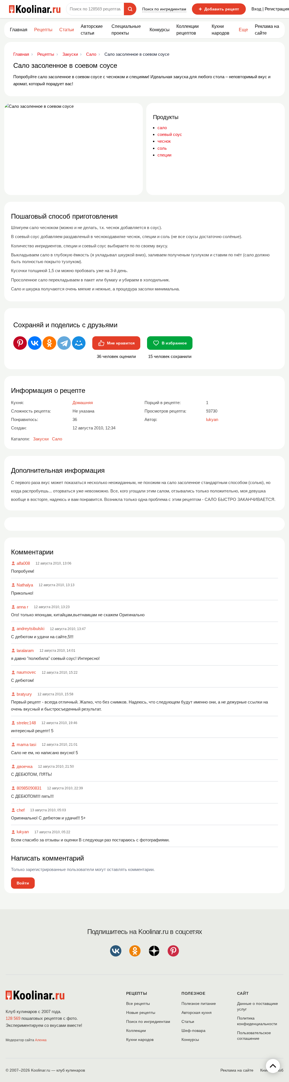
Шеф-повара (193, 1030)
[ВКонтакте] (34, 343)
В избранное (174, 343)
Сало (57, 438)
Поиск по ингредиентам (164, 9)
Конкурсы (160, 29)
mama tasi (26, 744)
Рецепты (43, 29)
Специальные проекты (126, 29)
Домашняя (83, 402)
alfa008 (23, 563)
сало (162, 127)
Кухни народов (220, 29)
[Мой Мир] (79, 343)
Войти (23, 883)
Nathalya (25, 585)
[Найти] (130, 9)
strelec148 (26, 722)
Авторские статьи (92, 29)
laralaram (25, 650)
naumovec (26, 672)
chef (21, 810)
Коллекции (136, 1030)
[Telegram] (64, 343)
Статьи (187, 1021)
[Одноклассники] (49, 343)
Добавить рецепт (219, 9)
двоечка (24, 766)
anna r (22, 606)
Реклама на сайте (267, 29)
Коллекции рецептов (187, 29)
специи (164, 155)
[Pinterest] (20, 343)
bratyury (24, 694)
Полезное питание (198, 1003)
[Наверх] (273, 1066)
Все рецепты (138, 1003)
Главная (18, 29)
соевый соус (169, 134)
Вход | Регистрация (270, 8)
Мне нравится (121, 343)
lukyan (23, 831)
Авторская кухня (196, 1012)
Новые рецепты (140, 1012)
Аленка (41, 1040)
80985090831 (29, 788)
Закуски (41, 438)
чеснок (164, 141)
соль (162, 148)
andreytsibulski (30, 628)
